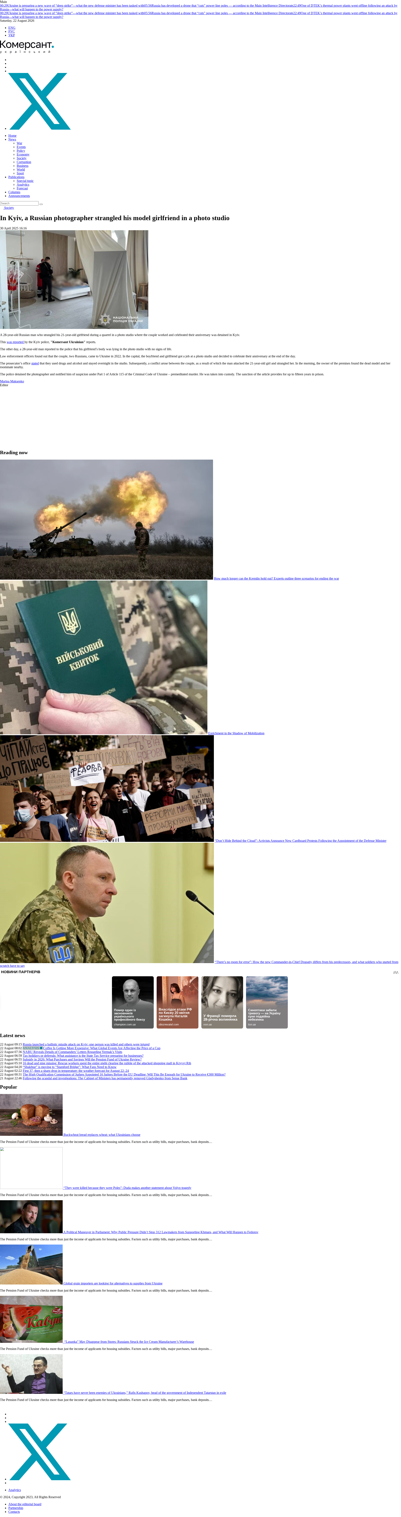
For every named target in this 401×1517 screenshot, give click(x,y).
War (19, 143)
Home (12, 135)
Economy (23, 154)
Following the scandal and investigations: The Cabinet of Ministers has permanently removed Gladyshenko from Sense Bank (105, 1078)
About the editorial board (24, 1504)
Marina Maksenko (12, 381)
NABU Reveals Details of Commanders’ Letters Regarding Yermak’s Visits (72, 1052)
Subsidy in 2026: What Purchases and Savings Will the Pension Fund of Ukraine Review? (82, 1059)
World (21, 169)
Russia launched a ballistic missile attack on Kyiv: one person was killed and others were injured (86, 1044)
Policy (21, 150)
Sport (20, 173)
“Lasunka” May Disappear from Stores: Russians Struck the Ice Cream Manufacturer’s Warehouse (128, 1341)
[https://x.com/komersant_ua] (39, 128)
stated (35, 363)
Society (22, 158)
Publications (16, 177)
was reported (15, 342)
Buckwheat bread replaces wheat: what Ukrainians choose (101, 1134)
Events (21, 147)
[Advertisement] (125, 416)
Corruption (24, 162)
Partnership (15, 1508)
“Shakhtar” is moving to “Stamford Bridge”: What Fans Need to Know (70, 1067)
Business (22, 165)
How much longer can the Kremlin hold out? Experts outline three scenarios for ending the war (276, 578)
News (12, 139)
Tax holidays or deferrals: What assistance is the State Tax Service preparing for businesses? (83, 1055)
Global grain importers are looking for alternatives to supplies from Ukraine (112, 1283)
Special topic (25, 181)
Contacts (14, 1511)
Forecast (22, 188)
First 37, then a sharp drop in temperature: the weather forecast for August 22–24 (76, 1070)
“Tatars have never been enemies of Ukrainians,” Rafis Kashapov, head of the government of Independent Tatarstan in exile (144, 1392)
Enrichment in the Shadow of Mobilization (236, 733)
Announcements (19, 196)
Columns (14, 192)
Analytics (23, 184)
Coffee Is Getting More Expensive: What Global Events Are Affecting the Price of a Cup (101, 1048)
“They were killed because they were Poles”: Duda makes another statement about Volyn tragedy (127, 1188)
